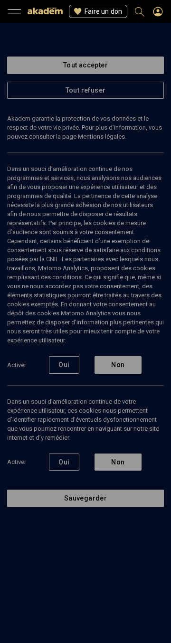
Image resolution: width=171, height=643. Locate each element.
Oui (63, 365)
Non (117, 365)
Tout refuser (86, 90)
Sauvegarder (85, 498)
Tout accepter (85, 65)
